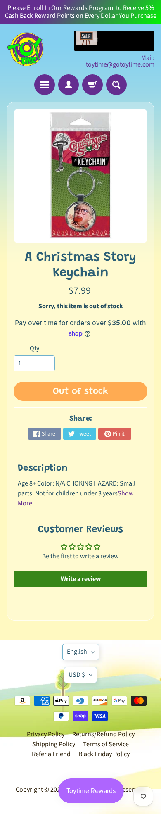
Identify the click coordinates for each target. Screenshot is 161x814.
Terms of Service (106, 744)
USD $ (77, 674)
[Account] (68, 84)
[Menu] (44, 84)
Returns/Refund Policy (103, 734)
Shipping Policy (53, 744)
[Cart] (92, 84)
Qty (34, 348)
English (77, 651)
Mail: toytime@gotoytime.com (120, 61)
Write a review (81, 578)
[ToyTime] (25, 49)
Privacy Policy (45, 734)
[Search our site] (116, 84)
